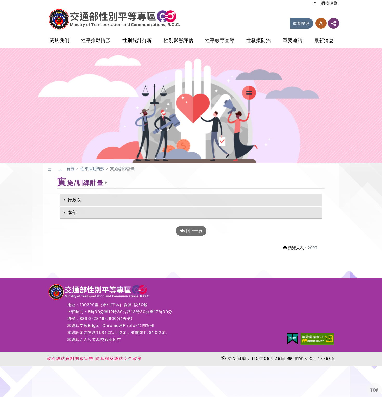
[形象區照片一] (191, 105)
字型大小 (321, 23)
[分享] (333, 23)
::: (315, 3)
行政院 (75, 199)
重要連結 (292, 40)
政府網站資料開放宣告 (70, 358)
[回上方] (374, 390)
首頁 (70, 168)
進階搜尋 (301, 23)
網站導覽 (329, 3)
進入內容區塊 (12, 3)
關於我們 (59, 40)
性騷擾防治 (258, 40)
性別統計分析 (137, 40)
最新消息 (324, 40)
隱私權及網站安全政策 (118, 358)
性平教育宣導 (220, 40)
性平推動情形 (96, 40)
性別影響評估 (178, 40)
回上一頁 (193, 230)
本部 (72, 212)
